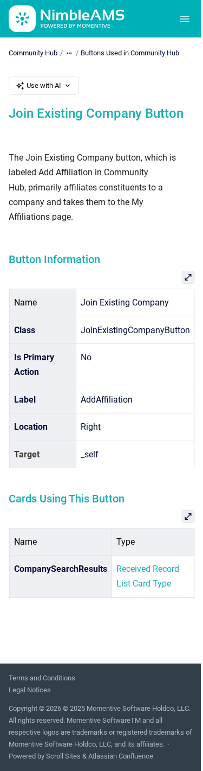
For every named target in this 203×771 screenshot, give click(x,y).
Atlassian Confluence (120, 756)
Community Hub (33, 53)
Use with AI (44, 85)
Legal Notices (30, 690)
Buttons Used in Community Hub (130, 53)
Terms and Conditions (42, 678)
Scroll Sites (63, 756)
